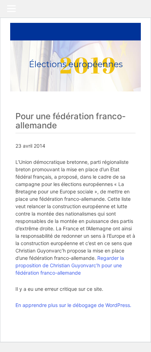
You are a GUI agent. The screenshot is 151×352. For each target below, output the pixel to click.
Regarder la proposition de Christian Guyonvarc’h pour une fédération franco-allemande (69, 265)
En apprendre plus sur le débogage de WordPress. (73, 305)
